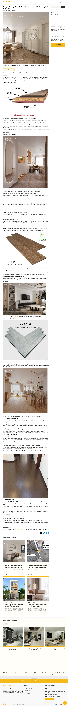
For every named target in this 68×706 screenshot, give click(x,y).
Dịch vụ (35, 2)
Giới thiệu (30, 2)
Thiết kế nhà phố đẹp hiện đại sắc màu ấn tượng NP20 (34, 673)
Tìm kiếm (63, 7)
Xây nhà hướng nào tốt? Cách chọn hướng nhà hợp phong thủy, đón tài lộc (57, 40)
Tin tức (58, 2)
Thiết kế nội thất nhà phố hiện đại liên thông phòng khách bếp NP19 (55, 673)
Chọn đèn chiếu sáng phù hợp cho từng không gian (37, 605)
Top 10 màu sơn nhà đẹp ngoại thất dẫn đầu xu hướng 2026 (14, 605)
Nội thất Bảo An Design (19, 529)
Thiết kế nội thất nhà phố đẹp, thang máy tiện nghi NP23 (34, 648)
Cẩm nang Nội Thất (54, 14)
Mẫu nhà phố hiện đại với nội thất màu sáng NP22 (55, 648)
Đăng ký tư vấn (49, 699)
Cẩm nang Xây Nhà (54, 17)
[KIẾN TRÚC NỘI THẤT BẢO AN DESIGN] (9, 2)
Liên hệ (62, 2)
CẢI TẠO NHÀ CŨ (28, 693)
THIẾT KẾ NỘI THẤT (42, 2)
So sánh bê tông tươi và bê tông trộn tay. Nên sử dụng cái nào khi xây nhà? (37, 566)
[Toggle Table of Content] (12, 70)
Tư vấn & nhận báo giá (58, 45)
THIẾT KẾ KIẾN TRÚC (51, 2)
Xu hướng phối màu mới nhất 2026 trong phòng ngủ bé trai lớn (13, 566)
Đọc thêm (6, 574)
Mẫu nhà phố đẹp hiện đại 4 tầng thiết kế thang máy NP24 (13, 648)
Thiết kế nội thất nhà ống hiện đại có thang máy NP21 (12, 673)
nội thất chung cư (16, 316)
